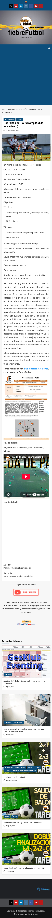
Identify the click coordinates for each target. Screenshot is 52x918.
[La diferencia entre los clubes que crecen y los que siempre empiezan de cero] (26, 710)
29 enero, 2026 (10, 735)
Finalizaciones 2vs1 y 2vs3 (14, 777)
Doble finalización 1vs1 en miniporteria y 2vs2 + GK (24, 868)
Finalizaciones (20, 767)
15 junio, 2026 (10, 687)
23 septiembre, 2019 (12, 130)
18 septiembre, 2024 (11, 780)
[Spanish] (26, 2)
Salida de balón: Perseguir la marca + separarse (23, 822)
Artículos (8, 674)
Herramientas (18, 723)
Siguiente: (18, 575)
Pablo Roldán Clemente (36, 368)
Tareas (19, 119)
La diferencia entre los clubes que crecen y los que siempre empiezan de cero (24, 730)
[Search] (48, 48)
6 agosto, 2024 (10, 871)
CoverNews (19, 914)
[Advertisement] (26, 78)
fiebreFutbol (26, 32)
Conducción (8, 767)
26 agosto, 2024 (10, 826)
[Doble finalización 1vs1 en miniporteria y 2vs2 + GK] (26, 849)
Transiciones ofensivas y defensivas (24, 771)
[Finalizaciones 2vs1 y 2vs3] (26, 758)
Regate (37, 767)
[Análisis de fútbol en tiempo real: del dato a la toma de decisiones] (26, 662)
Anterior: (17, 566)
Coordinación (9, 119)
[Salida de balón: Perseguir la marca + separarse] (26, 803)
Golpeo (30, 767)
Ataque (7, 816)
